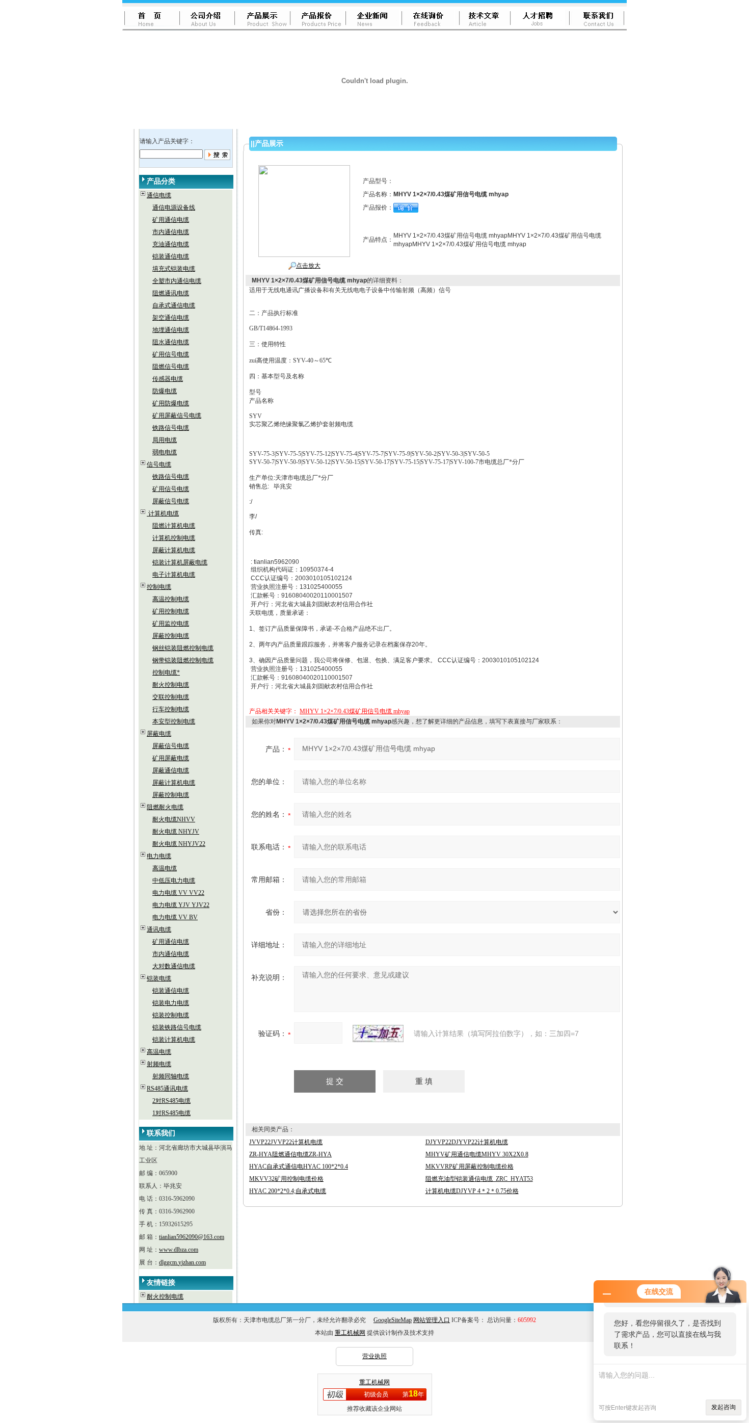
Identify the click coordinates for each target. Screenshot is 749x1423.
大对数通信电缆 (173, 966)
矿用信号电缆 (170, 354)
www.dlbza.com (178, 1249)
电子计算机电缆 (173, 574)
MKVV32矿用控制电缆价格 (286, 1178)
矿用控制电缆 (170, 611)
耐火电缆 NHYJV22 (178, 843)
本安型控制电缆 (173, 721)
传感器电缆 (167, 378)
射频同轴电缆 (170, 1076)
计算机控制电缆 (173, 537)
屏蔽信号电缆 (170, 501)
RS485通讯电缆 (167, 1088)
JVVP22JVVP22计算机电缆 (286, 1142)
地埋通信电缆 (170, 329)
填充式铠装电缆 (173, 268)
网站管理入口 (431, 1320)
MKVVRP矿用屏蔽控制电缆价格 (469, 1166)
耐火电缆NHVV (173, 819)
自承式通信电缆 (173, 305)
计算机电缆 (163, 513)
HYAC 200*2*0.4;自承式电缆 (287, 1191)
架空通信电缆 (170, 317)
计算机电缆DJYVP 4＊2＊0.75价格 (472, 1191)
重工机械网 (350, 1332)
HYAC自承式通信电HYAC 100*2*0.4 (298, 1166)
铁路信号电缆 (170, 427)
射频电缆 (159, 1064)
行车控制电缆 (170, 709)
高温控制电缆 (170, 599)
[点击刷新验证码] (378, 1033)
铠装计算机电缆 (173, 1039)
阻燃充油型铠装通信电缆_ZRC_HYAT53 (479, 1178)
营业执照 (374, 1356)
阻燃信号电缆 (170, 366)
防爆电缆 (164, 391)
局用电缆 (164, 440)
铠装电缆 (159, 978)
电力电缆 (159, 856)
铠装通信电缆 (170, 256)
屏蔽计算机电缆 (173, 550)
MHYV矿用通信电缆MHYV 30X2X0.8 (476, 1154)
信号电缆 (159, 464)
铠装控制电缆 (170, 1015)
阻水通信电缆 (170, 342)
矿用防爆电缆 (170, 403)
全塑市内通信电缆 (176, 280)
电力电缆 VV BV (175, 917)
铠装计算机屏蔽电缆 (179, 562)
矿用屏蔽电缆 (170, 758)
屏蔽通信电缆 (170, 770)
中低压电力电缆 (173, 880)
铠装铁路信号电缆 (176, 1027)
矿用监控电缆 (170, 623)
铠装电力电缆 (170, 1002)
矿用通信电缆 (170, 219)
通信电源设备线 (173, 207)
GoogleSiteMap (392, 1320)
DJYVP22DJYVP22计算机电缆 (466, 1142)
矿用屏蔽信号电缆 (176, 415)
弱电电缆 (164, 452)
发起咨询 (723, 1407)
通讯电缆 (159, 929)
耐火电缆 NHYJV (175, 831)
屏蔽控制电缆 (170, 635)
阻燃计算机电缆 (173, 525)
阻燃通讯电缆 (170, 293)
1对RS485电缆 (171, 1113)
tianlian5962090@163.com (191, 1236)
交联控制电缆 (170, 697)
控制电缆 (159, 586)
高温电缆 (164, 868)
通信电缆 (159, 195)
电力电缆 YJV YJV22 (180, 905)
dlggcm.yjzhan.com (182, 1262)
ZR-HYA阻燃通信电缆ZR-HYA (290, 1154)
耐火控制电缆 (170, 684)
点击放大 (308, 265)
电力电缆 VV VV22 (178, 892)
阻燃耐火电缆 (165, 807)
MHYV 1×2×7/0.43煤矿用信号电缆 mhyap (355, 711)
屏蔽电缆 (159, 733)
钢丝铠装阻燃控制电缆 (182, 648)
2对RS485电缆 (171, 1100)
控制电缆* (166, 672)
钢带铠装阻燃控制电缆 (182, 660)
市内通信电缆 (170, 232)
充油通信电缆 (170, 244)
